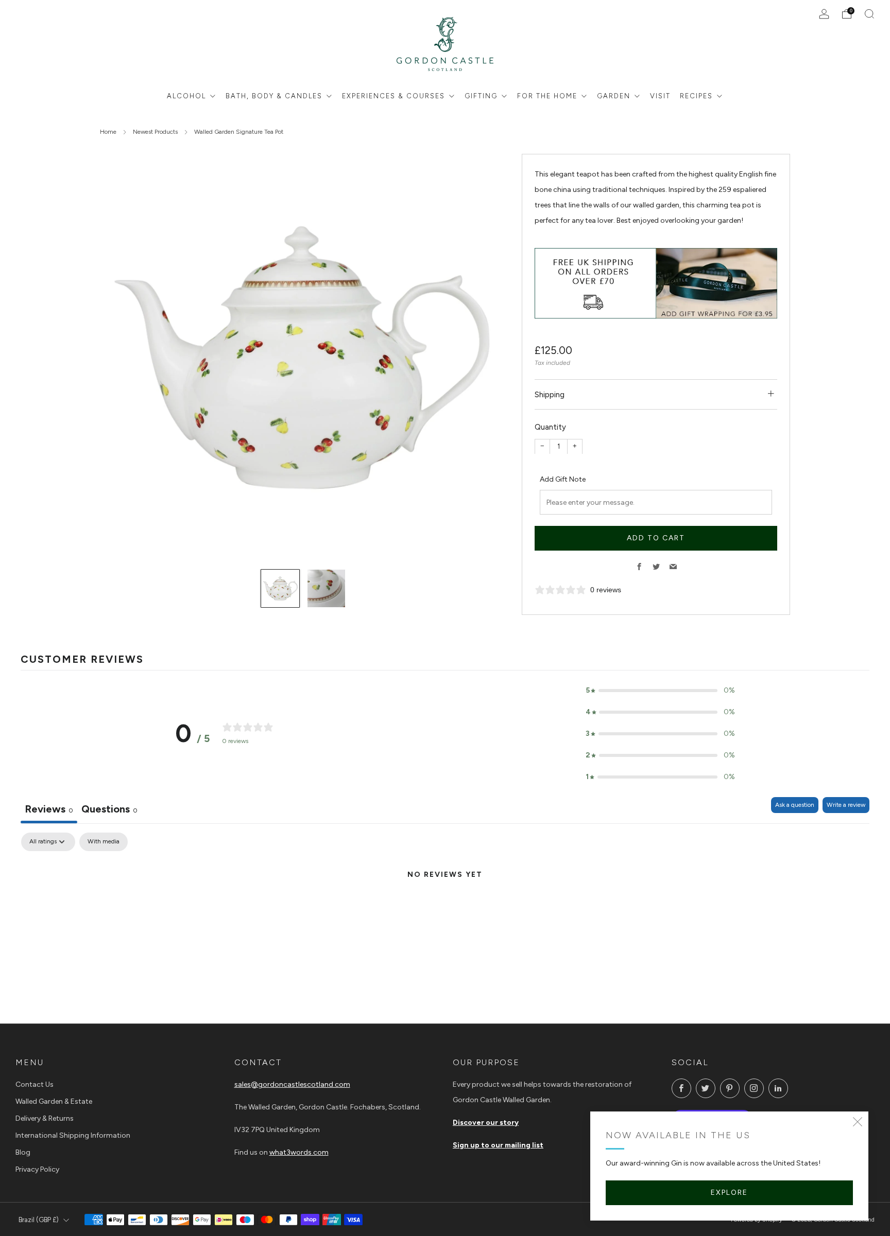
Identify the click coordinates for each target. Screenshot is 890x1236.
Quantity (550, 427)
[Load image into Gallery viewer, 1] (280, 588)
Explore (729, 1192)
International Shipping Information (72, 1135)
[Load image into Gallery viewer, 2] (326, 588)
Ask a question (794, 804)
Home (108, 131)
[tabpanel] (445, 909)
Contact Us (34, 1084)
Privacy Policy (37, 1169)
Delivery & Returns (44, 1118)
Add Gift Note (563, 478)
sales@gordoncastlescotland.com (292, 1084)
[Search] (869, 14)
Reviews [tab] (49, 809)
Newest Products (155, 131)
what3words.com (299, 1152)
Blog (22, 1152)
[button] (660, 690)
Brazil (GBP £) (39, 1220)
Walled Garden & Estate (53, 1101)
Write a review (846, 804)
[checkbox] (103, 842)
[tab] (109, 810)
